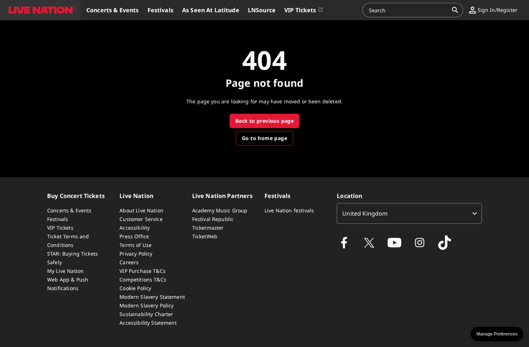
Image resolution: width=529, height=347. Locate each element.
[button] (40, 10)
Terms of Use (135, 245)
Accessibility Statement (147, 322)
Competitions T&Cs (142, 279)
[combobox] (408, 10)
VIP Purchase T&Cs (142, 270)
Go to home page (264, 138)
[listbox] (409, 213)
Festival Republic (213, 219)
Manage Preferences (496, 334)
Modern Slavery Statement (152, 296)
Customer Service (140, 219)
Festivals (57, 219)
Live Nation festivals (289, 210)
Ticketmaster (208, 227)
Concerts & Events (69, 210)
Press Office (134, 236)
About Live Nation (141, 210)
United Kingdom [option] (365, 213)
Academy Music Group (220, 210)
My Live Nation (65, 270)
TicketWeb (204, 236)
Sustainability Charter (146, 314)
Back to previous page (264, 120)
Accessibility (134, 227)
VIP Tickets (60, 227)
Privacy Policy (135, 253)
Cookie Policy (135, 288)
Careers (129, 262)
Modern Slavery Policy (146, 305)
